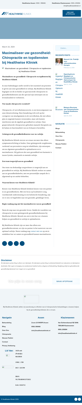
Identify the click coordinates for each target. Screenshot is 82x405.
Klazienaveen (67, 317)
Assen (41, 317)
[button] (47, 13)
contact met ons (36, 231)
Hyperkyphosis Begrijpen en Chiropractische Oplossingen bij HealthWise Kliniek (70, 78)
